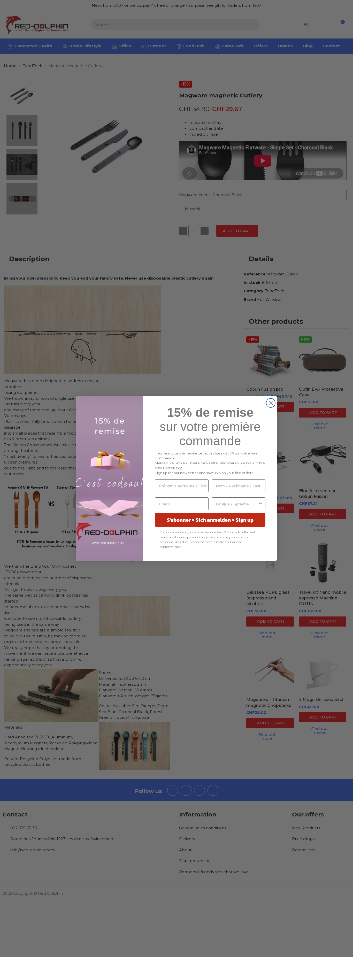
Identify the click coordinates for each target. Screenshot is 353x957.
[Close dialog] (270, 402)
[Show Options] (260, 504)
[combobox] (237, 504)
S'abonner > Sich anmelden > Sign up (210, 520)
